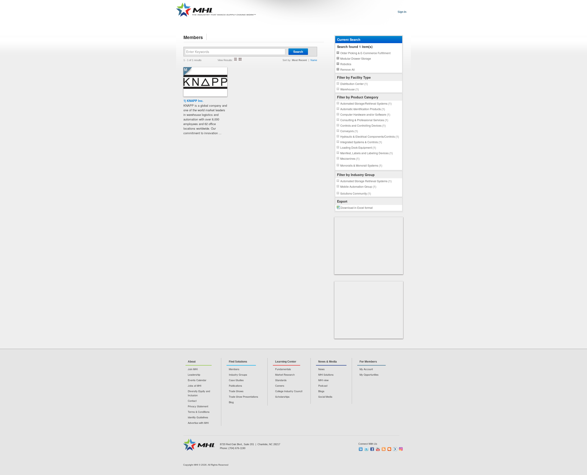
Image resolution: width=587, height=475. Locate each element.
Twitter (366, 449)
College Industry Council (288, 391)
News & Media (327, 361)
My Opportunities (369, 374)
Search (298, 51)
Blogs (321, 391)
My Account (366, 369)
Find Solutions (238, 361)
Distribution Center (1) (354, 84)
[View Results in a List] (235, 59)
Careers (279, 385)
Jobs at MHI (194, 385)
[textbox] (235, 51)
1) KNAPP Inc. (193, 100)
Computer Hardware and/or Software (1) (365, 114)
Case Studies (236, 380)
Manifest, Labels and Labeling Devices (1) (366, 153)
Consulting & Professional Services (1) (364, 120)
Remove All (347, 69)
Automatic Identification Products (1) (362, 109)
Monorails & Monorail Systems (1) (361, 165)
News (321, 369)
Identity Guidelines (198, 417)
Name (313, 60)
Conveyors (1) (349, 131)
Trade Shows (236, 391)
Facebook (372, 449)
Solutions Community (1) (355, 193)
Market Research (285, 374)
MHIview (395, 449)
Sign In (402, 12)
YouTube (378, 449)
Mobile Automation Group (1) (358, 186)
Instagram (401, 449)
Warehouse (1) (349, 89)
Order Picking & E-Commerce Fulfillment (365, 53)
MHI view (323, 380)
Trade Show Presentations (243, 396)
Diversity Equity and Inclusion (199, 393)
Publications (235, 385)
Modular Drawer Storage (355, 58)
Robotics (345, 64)
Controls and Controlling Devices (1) (363, 125)
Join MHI (193, 369)
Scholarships (282, 396)
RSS (383, 449)
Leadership (194, 374)
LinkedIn (361, 449)
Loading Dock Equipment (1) (358, 147)
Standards (281, 380)
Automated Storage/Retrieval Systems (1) (366, 103)
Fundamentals (283, 369)
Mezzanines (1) (350, 158)
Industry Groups (238, 374)
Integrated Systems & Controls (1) (361, 142)
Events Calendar (197, 380)
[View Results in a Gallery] (240, 59)
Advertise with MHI (198, 423)
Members (234, 369)
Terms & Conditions (199, 412)
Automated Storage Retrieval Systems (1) (366, 181)
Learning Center (285, 361)
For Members (368, 361)
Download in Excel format (357, 208)
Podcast (322, 385)
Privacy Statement (198, 406)
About (192, 361)
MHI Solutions (326, 374)
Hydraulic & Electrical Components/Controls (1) (369, 136)
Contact (192, 400)
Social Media (325, 396)
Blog (231, 402)
